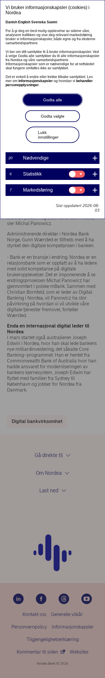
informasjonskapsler (35, 81)
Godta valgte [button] (52, 116)
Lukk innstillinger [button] (48, 134)
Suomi (52, 22)
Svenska (38, 22)
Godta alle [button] (52, 100)
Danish (11, 22)
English (24, 22)
